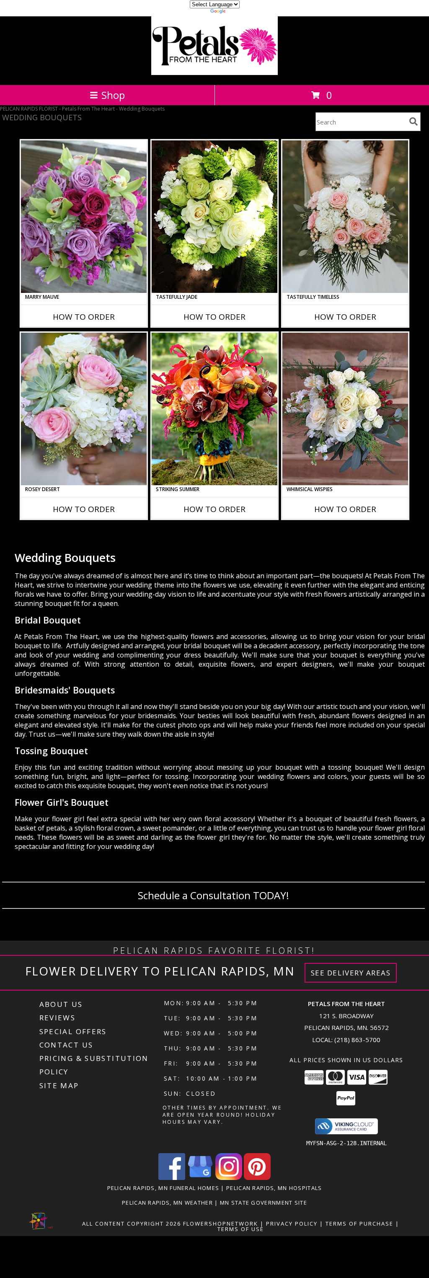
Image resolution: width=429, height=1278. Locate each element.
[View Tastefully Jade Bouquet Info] (214, 216)
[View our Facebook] (171, 1178)
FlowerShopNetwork (220, 1223)
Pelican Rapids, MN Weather (167, 1202)
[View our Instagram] (228, 1178)
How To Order (84, 316)
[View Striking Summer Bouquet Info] (214, 409)
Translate (240, 12)
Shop (113, 95)
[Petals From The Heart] (214, 73)
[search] (413, 121)
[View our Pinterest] (257, 1178)
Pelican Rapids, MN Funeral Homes (163, 1188)
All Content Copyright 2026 (131, 1223)
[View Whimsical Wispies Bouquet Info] (345, 409)
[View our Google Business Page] (200, 1178)
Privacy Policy (292, 1223)
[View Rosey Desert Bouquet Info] (84, 409)
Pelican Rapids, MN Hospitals (274, 1188)
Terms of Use (240, 1229)
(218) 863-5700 (357, 1039)
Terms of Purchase (359, 1223)
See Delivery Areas (351, 973)
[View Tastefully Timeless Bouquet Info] (345, 216)
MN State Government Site (263, 1202)
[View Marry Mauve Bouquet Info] (84, 216)
